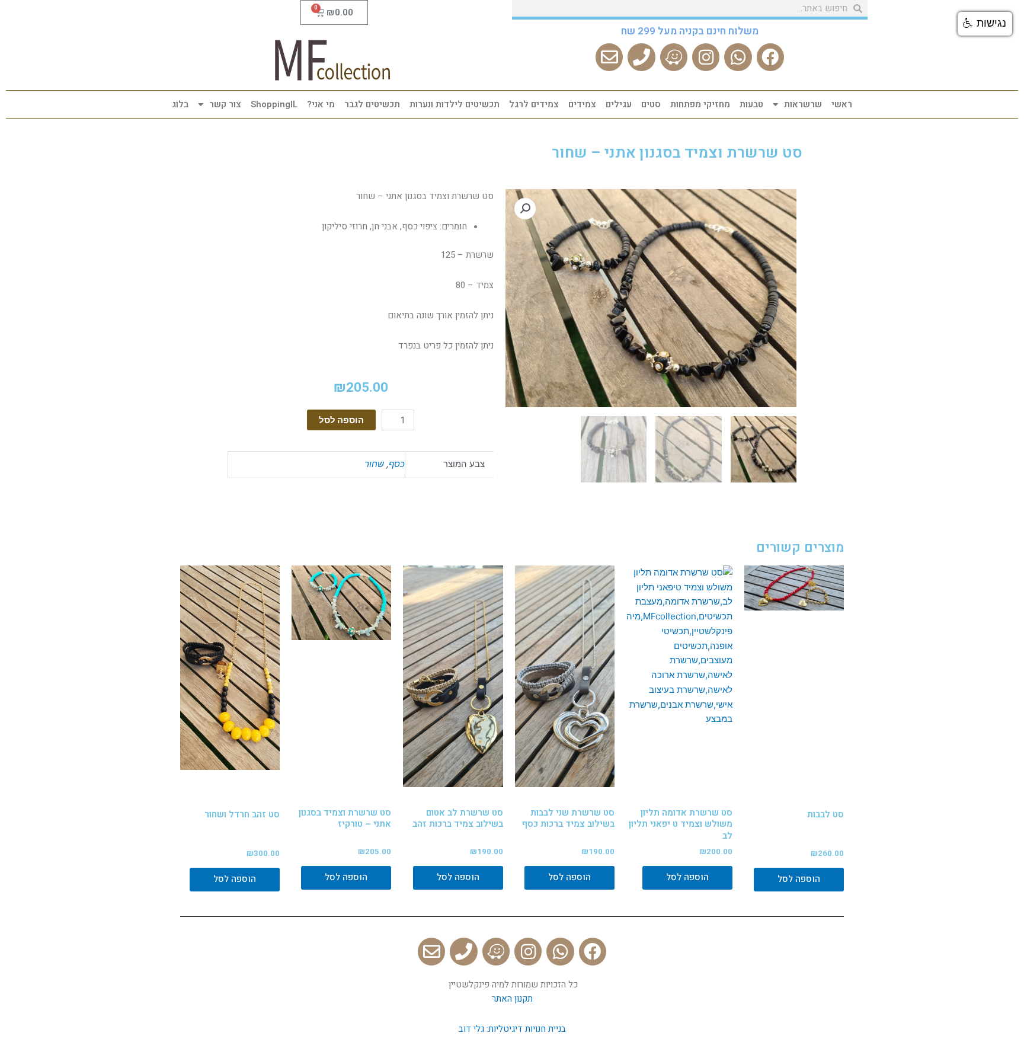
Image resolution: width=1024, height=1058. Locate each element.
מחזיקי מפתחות (700, 104)
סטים (651, 104)
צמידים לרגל (534, 104)
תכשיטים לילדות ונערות (454, 104)
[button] (985, 24)
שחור (374, 463)
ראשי (841, 104)
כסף (397, 463)
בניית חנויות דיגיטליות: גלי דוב (512, 1028)
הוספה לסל (341, 420)
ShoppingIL (274, 104)
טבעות (751, 104)
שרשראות (803, 104)
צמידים (582, 104)
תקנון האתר (512, 998)
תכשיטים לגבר (372, 104)
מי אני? (321, 104)
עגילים (619, 104)
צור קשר (225, 104)
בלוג (180, 104)
